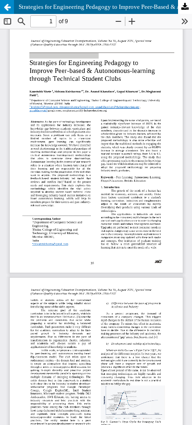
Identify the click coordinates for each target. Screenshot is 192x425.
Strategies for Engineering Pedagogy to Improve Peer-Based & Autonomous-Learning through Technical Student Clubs (105, 7)
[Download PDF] (185, 7)
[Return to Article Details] (7, 7)
